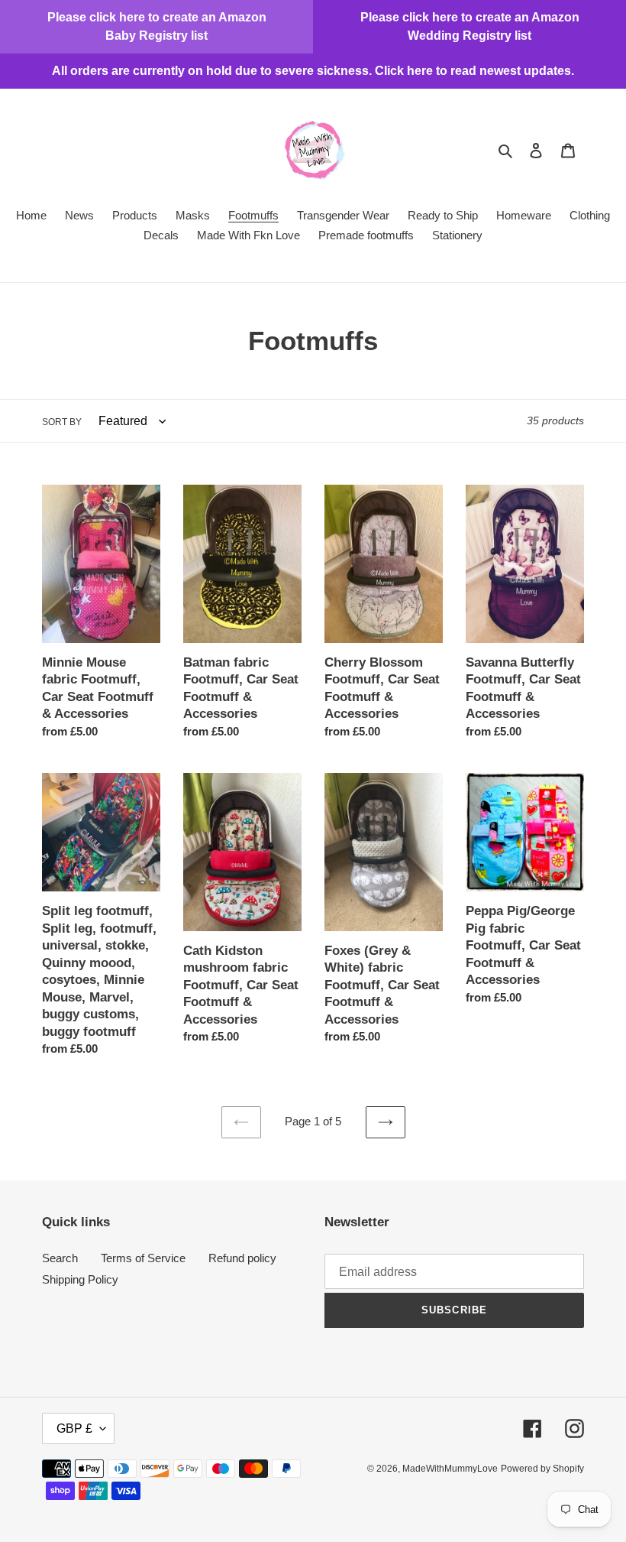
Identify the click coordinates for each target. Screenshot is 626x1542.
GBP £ (74, 1428)
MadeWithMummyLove (450, 1468)
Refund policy (242, 1257)
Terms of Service (143, 1257)
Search (60, 1257)
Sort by (62, 422)
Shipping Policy (80, 1279)
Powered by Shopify (542, 1468)
